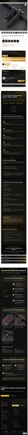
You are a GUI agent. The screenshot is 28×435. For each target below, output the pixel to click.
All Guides (2, 423)
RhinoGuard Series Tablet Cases (5, 412)
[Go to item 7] (16, 33)
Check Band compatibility (5, 395)
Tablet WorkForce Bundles (4, 411)
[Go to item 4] (9, 33)
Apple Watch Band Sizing (4, 427)
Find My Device (15, 405)
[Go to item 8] (19, 33)
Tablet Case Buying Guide (4, 426)
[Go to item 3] (7, 33)
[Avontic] (4, 402)
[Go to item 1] (2, 33)
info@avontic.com (13, 402)
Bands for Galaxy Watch (4, 416)
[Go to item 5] (11, 33)
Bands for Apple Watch (4, 415)
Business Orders (22, 405)
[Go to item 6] (14, 33)
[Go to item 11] (25, 33)
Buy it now (14, 60)
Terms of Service (16, 427)
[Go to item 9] (21, 33)
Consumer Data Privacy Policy (17, 426)
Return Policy (15, 411)
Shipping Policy (16, 412)
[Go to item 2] (5, 33)
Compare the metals (13, 395)
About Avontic (16, 423)
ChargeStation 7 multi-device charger (10, 78)
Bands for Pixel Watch (3, 419)
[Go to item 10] (23, 33)
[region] (13, 17)
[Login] (21, 1)
